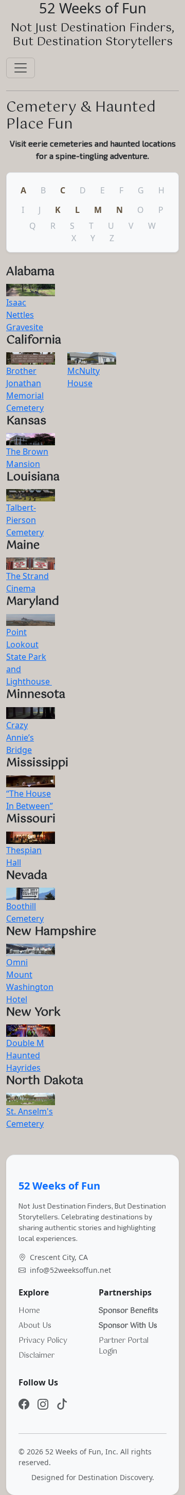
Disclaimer (36, 1355)
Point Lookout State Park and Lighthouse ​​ (29, 656)
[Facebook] (23, 1404)
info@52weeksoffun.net (70, 1270)
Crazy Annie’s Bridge (20, 737)
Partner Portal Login (124, 1346)
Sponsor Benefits (128, 1311)
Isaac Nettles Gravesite (24, 315)
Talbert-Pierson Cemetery (25, 520)
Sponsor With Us (128, 1326)
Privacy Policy (42, 1341)
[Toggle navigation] (20, 68)
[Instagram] (43, 1404)
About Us (34, 1326)
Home (29, 1311)
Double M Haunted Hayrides (25, 1055)
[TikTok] (62, 1404)
